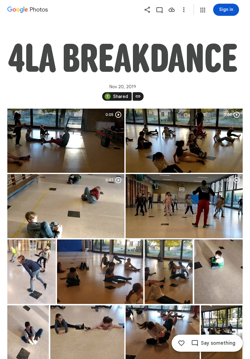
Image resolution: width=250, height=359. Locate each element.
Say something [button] (218, 343)
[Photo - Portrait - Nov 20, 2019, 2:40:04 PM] (31, 271)
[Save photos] (172, 10)
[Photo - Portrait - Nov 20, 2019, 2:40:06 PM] (169, 271)
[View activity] (159, 10)
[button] (203, 10)
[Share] (147, 10)
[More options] (184, 10)
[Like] (181, 343)
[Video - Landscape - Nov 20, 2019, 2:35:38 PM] (65, 141)
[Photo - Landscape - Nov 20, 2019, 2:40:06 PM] (100, 271)
